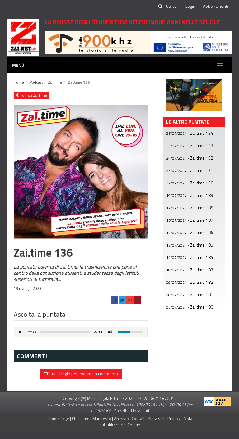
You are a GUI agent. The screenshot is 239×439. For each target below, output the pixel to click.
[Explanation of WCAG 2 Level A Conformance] (217, 400)
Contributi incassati (131, 410)
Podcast (36, 82)
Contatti (139, 418)
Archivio (121, 418)
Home (19, 82)
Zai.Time (55, 82)
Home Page (58, 418)
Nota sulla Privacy (164, 418)
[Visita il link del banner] (138, 42)
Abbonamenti (215, 6)
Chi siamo (81, 418)
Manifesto (101, 418)
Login (190, 6)
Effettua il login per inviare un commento (81, 373)
